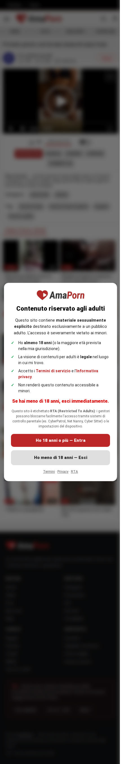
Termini (47, 475)
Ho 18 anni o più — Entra (58, 443)
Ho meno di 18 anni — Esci (58, 460)
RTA (72, 475)
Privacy (60, 475)
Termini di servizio (53, 367)
